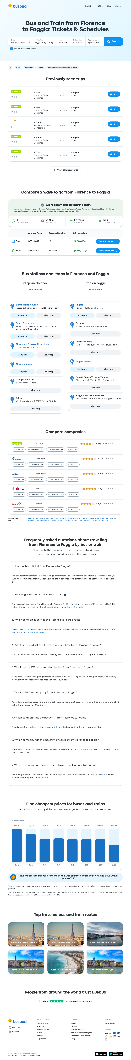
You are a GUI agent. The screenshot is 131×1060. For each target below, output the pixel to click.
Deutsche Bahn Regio (74, 520)
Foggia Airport (83, 362)
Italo (38, 489)
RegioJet (100, 518)
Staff (18, 449)
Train (18, 251)
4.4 (42, 464)
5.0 (23, 494)
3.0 (42, 509)
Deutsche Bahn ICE (100, 520)
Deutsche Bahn (62, 518)
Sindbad (87, 520)
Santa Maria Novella (27, 305)
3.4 (76, 479)
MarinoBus (41, 474)
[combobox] (18, 41)
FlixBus (39, 444)
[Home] (10, 67)
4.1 (23, 449)
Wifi (71, 449)
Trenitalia (40, 459)
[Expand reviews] (117, 447)
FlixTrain (78, 518)
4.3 (42, 479)
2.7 (76, 449)
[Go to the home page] (17, 6)
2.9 (76, 509)
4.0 (42, 449)
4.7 (62, 464)
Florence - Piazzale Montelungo (33, 344)
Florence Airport (25, 364)
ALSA (72, 518)
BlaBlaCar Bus (49, 518)
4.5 (23, 464)
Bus (18, 241)
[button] (30, 41)
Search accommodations (25, 48)
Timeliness (35, 449)
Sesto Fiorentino (25, 323)
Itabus (39, 504)
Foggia (79, 305)
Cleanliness (54, 449)
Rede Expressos (89, 518)
